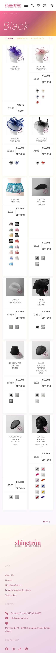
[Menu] (26, 5)
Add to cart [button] (20, 108)
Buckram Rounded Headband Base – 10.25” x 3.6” (41, 442)
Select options (46, 78)
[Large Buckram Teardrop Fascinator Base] (41, 350)
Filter (10, 38)
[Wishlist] (38, 5)
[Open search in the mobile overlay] (32, 5)
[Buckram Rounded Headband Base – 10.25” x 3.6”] (41, 424)
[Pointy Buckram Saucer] (41, 287)
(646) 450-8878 (34, 613)
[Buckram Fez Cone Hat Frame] (15, 350)
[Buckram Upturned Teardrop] (41, 187)
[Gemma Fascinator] (15, 54)
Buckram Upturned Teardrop (41, 201)
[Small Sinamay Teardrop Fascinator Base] (15, 424)
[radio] (37, 91)
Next (45, 522)
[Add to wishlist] (19, 58)
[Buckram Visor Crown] (15, 287)
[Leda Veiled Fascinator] (41, 126)
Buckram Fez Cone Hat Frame (15, 365)
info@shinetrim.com (19, 618)
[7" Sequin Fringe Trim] (15, 187)
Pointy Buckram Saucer (41, 302)
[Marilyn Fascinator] (15, 126)
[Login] (44, 5)
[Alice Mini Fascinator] (41, 54)
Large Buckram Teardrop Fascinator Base (41, 368)
